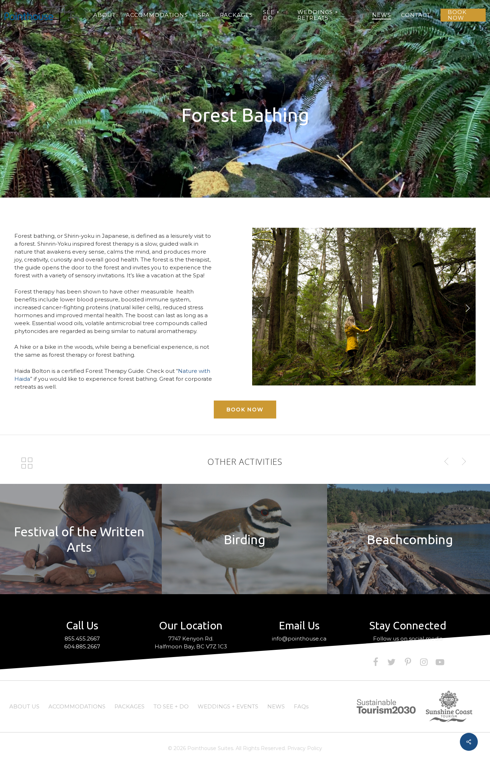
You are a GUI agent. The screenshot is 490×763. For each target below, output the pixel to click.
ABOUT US (24, 706)
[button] (245, 410)
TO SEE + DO (171, 706)
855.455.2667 (82, 638)
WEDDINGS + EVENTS (228, 706)
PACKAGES (129, 706)
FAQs (301, 706)
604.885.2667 (82, 646)
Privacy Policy (304, 748)
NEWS (276, 706)
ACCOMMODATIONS (76, 706)
